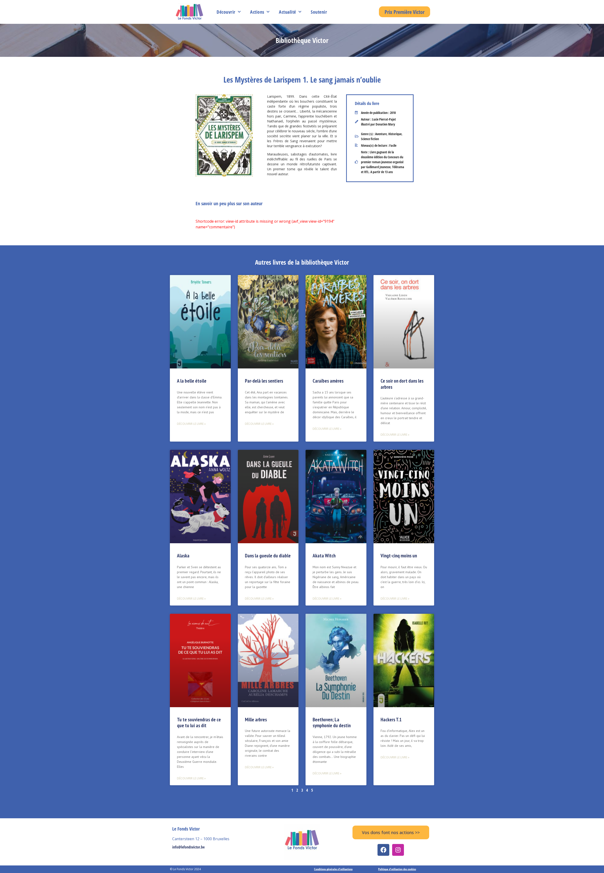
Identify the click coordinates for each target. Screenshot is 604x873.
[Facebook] (383, 850)
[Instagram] (398, 850)
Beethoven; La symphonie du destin (332, 722)
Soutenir (319, 12)
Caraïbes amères (328, 381)
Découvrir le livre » (191, 424)
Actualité (287, 12)
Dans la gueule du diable (268, 555)
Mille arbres (256, 719)
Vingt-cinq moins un (399, 555)
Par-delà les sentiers (264, 381)
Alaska (183, 555)
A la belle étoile (191, 381)
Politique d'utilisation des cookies (397, 869)
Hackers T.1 (391, 719)
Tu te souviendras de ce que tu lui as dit (199, 722)
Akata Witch (324, 555)
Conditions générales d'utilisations (333, 869)
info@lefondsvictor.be (188, 847)
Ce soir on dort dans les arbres (402, 384)
